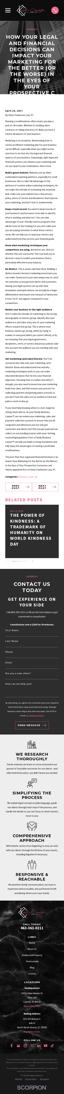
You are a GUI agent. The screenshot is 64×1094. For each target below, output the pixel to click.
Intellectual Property (32, 955)
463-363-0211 (32, 928)
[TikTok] (52, 1045)
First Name (12, 630)
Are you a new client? (18, 673)
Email (8, 662)
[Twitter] (32, 1045)
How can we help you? (18, 684)
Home (32, 942)
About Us (32, 949)
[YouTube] (45, 1045)
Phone (9, 652)
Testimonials (32, 961)
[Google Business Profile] (18, 1045)
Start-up (33, 476)
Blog (32, 967)
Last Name (11, 641)
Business (22, 476)
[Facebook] (11, 1045)
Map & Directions (32, 1006)
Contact (32, 973)
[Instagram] (25, 1045)
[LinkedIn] (38, 1045)
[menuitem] (18, 1079)
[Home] (31, 10)
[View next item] (32, 561)
